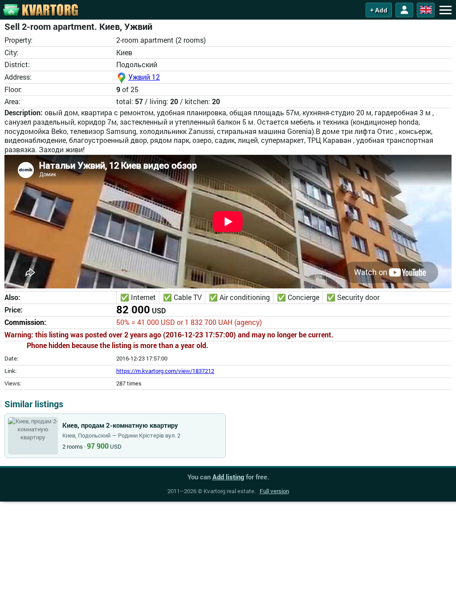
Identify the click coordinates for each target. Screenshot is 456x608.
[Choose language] (426, 10)
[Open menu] (445, 10)
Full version (274, 491)
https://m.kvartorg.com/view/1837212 (165, 371)
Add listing (228, 476)
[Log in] (404, 10)
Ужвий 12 (144, 76)
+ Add (378, 10)
